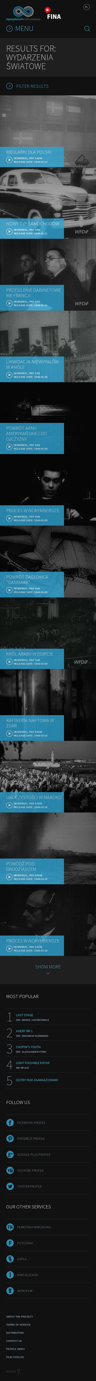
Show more (48, 966)
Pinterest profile (31, 1138)
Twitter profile (29, 1186)
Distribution (15, 1332)
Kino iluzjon (27, 1275)
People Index (15, 1349)
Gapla (21, 1259)
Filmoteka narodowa (34, 1227)
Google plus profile (33, 1154)
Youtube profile (30, 1170)
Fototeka (25, 1243)
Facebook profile (31, 1122)
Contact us (14, 1341)
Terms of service (18, 1324)
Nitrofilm (24, 1291)
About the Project (19, 1316)
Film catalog (15, 1357)
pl (86, 7)
